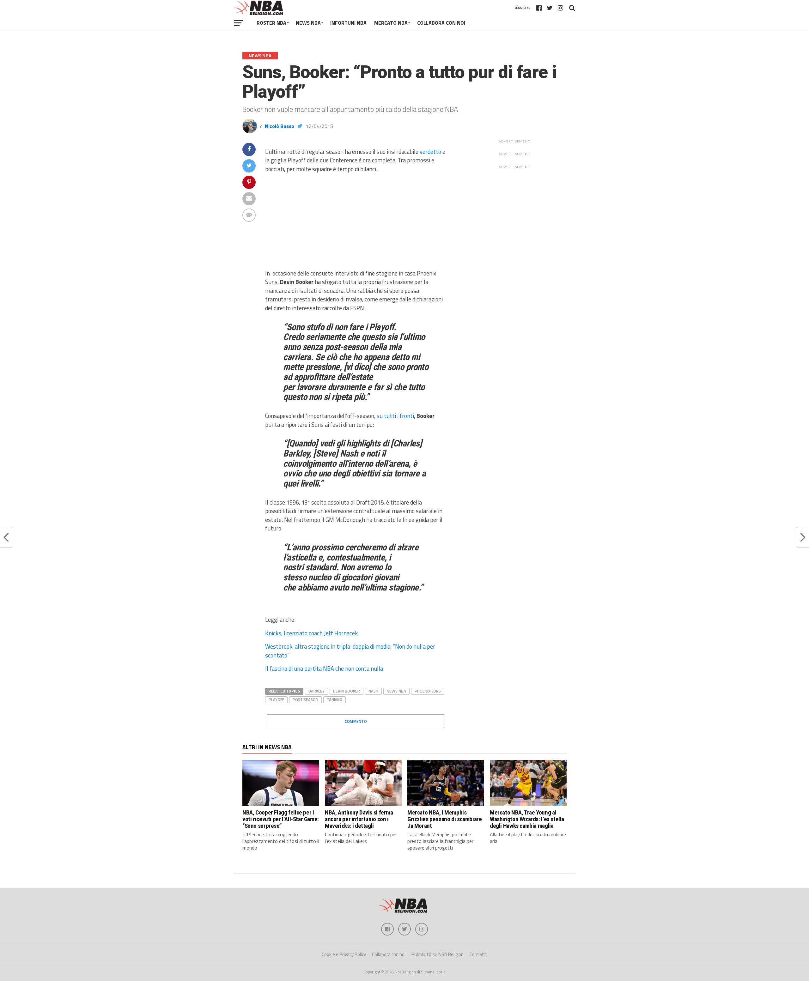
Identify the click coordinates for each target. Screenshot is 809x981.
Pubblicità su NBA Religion (437, 954)
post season (305, 699)
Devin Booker (346, 691)
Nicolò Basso (279, 126)
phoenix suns (428, 691)
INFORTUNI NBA (348, 23)
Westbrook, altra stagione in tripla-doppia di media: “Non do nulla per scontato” (350, 651)
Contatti (478, 954)
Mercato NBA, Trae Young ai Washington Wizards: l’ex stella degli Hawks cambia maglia (527, 819)
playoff (276, 699)
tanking (334, 699)
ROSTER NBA (271, 23)
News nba (396, 691)
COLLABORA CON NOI (441, 23)
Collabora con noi (388, 954)
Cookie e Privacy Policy (344, 954)
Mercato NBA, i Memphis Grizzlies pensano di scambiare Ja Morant (444, 819)
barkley (316, 691)
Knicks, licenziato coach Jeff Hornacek (311, 633)
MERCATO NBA (391, 23)
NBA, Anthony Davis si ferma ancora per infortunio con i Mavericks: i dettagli (359, 819)
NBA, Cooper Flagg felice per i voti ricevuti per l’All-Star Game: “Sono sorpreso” (280, 819)
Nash (373, 691)
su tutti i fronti (395, 415)
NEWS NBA (308, 23)
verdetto (430, 151)
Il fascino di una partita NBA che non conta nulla (324, 668)
